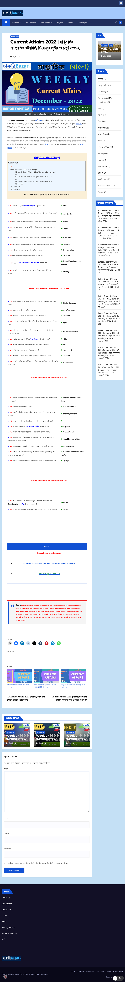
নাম (6, 819)
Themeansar (44, 974)
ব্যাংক (100, 160)
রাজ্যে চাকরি (102, 166)
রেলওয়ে (100, 173)
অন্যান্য (100, 79)
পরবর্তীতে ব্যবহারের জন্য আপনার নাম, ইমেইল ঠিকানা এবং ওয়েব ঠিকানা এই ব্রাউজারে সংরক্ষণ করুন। (38, 863)
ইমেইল (7, 833)
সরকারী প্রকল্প (83, 22)
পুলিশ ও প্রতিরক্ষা (103, 147)
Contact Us (7, 904)
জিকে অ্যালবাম (46, 22)
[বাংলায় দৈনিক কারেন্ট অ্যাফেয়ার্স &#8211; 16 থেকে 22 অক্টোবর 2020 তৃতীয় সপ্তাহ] (46, 676)
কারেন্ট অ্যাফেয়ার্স (31, 22)
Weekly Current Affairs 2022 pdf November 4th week (35, 181)
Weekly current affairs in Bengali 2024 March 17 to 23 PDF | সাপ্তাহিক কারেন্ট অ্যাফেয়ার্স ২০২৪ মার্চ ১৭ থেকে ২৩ (109, 250)
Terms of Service (9, 933)
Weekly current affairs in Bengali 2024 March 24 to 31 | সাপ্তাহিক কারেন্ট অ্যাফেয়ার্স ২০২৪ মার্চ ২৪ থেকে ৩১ (109, 233)
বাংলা (99, 108)
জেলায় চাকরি (102, 141)
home (4, 916)
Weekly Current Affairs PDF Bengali (23, 170)
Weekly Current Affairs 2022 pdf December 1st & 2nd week (37, 172)
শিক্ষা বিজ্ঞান (101, 121)
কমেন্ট (6, 768)
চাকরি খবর (15, 22)
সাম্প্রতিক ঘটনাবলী (15, 36)
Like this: (17, 187)
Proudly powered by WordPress (13, 974)
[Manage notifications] (5, 977)
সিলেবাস (70, 22)
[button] (116, 22)
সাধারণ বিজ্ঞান (102, 134)
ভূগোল (111, 45)
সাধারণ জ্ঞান (101, 128)
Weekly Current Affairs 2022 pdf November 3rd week (35, 177)
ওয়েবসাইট (7, 848)
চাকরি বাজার (38, 120)
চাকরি (3, 939)
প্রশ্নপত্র (60, 22)
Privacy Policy (8, 927)
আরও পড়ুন (20, 184)
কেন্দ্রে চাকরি (102, 85)
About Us (6, 898)
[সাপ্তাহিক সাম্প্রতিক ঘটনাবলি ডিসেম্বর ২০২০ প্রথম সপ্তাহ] (73, 676)
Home (4, 922)
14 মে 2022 (107, 56)
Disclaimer (6, 910)
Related (17, 189)
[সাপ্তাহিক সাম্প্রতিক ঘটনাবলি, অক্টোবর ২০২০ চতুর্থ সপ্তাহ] (19, 676)
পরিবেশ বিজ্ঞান (102, 102)
